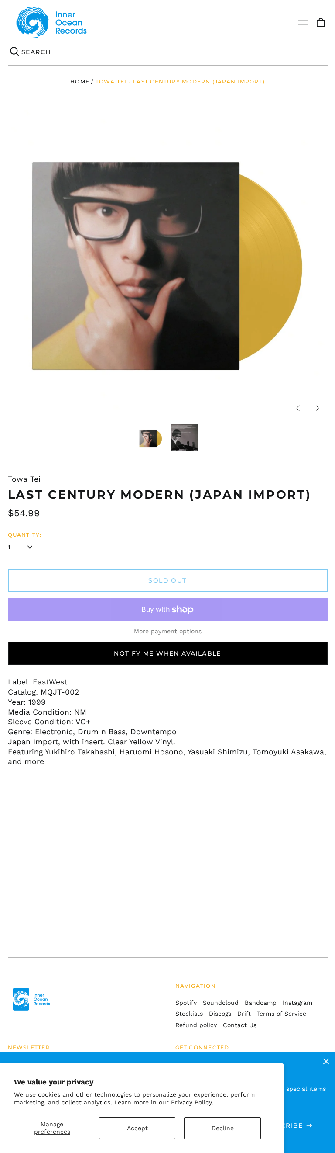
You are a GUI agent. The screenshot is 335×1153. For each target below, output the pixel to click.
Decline (223, 1128)
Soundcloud (221, 1002)
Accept (137, 1128)
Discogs (220, 1013)
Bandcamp (261, 1002)
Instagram (297, 1002)
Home (79, 81)
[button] (321, 23)
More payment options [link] (168, 631)
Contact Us (239, 1024)
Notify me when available (167, 653)
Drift (244, 1013)
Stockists (189, 1013)
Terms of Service (281, 1013)
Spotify (186, 1002)
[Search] (15, 52)
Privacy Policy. (192, 1102)
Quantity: (25, 534)
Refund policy (196, 1024)
